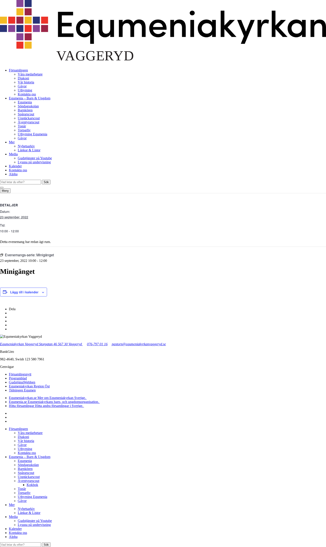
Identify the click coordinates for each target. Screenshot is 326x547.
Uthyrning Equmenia (32, 134)
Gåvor (22, 86)
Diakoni (23, 78)
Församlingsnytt (20, 374)
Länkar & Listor (29, 150)
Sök (46, 182)
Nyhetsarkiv (26, 146)
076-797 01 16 (97, 344)
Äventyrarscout (28, 122)
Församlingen (18, 70)
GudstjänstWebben (22, 382)
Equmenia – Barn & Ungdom (29, 98)
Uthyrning (25, 90)
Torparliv (24, 130)
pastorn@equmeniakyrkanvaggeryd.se (139, 344)
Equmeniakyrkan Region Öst (29, 386)
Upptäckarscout (29, 118)
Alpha (13, 174)
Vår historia (26, 82)
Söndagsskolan (28, 106)
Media (13, 154)
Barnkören (25, 110)
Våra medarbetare (30, 74)
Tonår (22, 126)
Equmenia (25, 102)
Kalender (15, 166)
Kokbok (32, 485)
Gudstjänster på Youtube (35, 158)
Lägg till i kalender (24, 292)
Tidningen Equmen (22, 390)
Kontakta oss (27, 94)
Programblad (18, 378)
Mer (12, 142)
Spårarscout (26, 114)
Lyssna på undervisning (34, 162)
